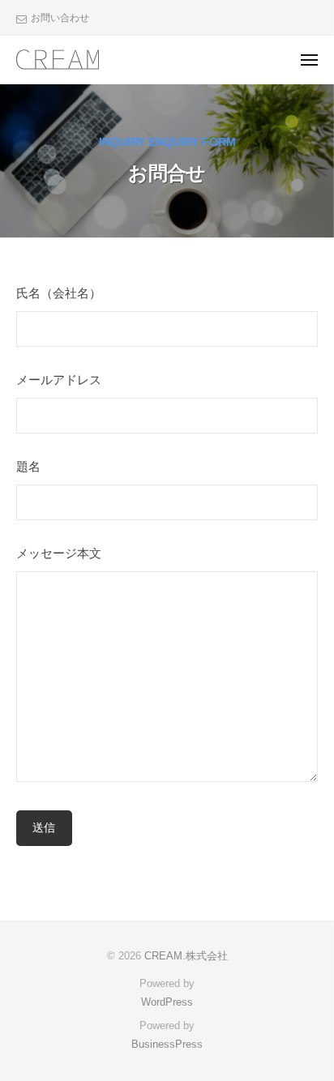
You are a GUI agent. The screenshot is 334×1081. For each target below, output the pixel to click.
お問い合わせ (60, 18)
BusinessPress (167, 1044)
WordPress (167, 1002)
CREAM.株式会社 (186, 956)
